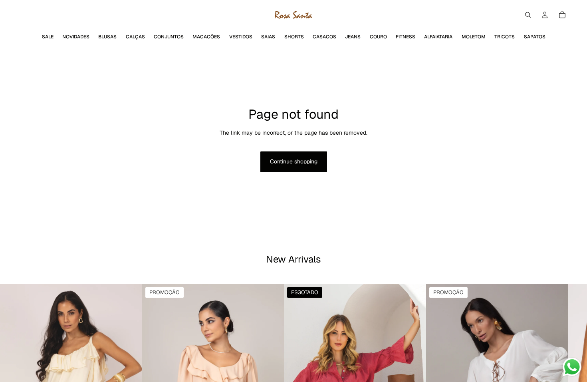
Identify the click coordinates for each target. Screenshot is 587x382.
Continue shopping (293, 161)
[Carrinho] (562, 15)
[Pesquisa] (528, 15)
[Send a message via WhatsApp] (572, 367)
